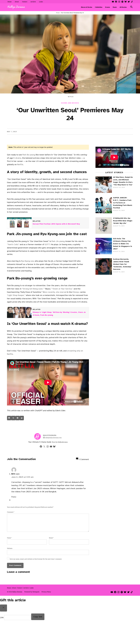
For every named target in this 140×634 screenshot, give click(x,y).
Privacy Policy (46, 592)
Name (9, 538)
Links (41, 2)
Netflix (20, 164)
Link (2, 617)
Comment (10, 512)
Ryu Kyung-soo (27, 261)
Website (9, 548)
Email (51, 538)
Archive (33, 2)
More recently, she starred (54, 292)
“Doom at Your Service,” (62, 289)
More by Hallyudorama (60, 442)
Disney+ (76, 292)
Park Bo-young (28, 154)
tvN (37, 161)
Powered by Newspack (31, 592)
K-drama (17, 158)
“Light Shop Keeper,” (16, 295)
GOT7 (47, 244)
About (17, 2)
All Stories (123, 7)
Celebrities (98, 7)
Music (115, 7)
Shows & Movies (86, 7)
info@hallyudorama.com (53, 438)
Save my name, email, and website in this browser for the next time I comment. (36, 559)
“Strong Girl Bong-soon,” (33, 289)
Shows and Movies (70, 103)
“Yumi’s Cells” (13, 244)
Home (9, 2)
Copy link (37, 616)
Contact (24, 2)
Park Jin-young (58, 241)
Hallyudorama (49, 435)
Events (107, 7)
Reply (13, 497)
